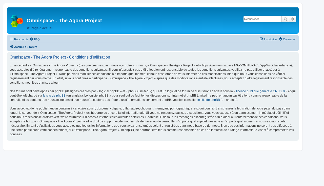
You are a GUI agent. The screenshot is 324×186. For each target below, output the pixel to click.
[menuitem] (35, 39)
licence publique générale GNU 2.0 (260, 91)
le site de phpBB (54, 95)
